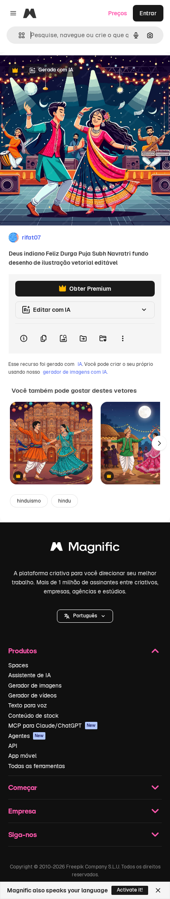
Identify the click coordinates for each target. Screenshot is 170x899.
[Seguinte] (159, 443)
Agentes (26, 736)
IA (80, 364)
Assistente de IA (29, 675)
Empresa (22, 810)
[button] (85, 616)
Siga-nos (22, 834)
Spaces (18, 665)
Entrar (148, 13)
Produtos (22, 650)
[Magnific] (85, 548)
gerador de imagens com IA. (75, 372)
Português (85, 615)
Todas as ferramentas (36, 766)
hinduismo (29, 501)
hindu (64, 501)
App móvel (22, 755)
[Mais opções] (122, 338)
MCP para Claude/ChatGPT (52, 725)
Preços (117, 13)
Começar (22, 787)
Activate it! (130, 890)
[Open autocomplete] (18, 35)
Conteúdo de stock (33, 715)
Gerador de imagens (34, 685)
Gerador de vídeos (32, 695)
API (12, 746)
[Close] (158, 890)
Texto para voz (27, 705)
